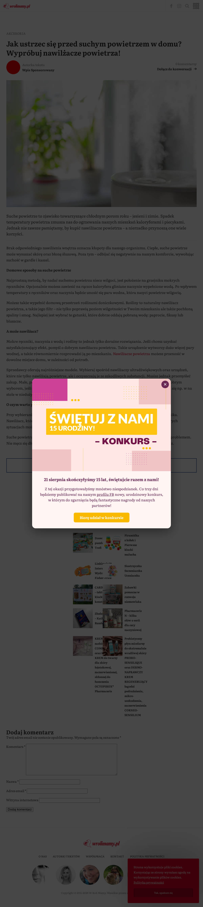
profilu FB (105, 494)
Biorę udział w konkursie (102, 517)
